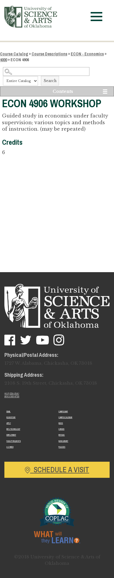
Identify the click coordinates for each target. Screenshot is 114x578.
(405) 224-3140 (11, 393)
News (60, 423)
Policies (61, 447)
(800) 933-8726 (11, 396)
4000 (3, 59)
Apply (8, 423)
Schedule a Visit (59, 470)
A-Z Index (9, 447)
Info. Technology (13, 429)
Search (50, 81)
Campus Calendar (65, 417)
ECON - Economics (87, 54)
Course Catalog (14, 54)
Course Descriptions (49, 54)
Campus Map (63, 411)
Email (8, 411)
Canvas (61, 429)
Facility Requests (13, 441)
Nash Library (63, 441)
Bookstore (10, 417)
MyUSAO (61, 435)
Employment (11, 435)
